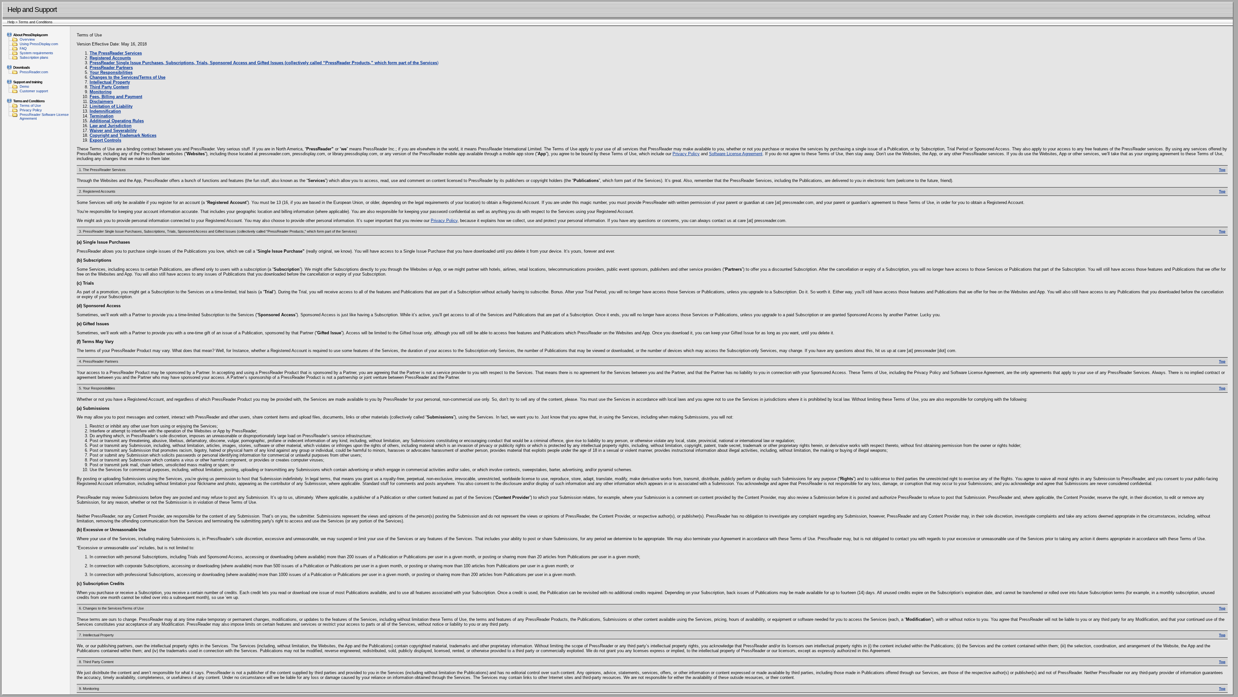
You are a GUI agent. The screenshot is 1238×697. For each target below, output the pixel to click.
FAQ (23, 48)
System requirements (36, 53)
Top (1222, 170)
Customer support (34, 91)
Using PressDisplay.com (39, 44)
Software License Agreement (735, 153)
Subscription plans (34, 57)
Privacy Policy (31, 110)
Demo (24, 86)
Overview (27, 39)
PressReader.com (34, 72)
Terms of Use (30, 105)
